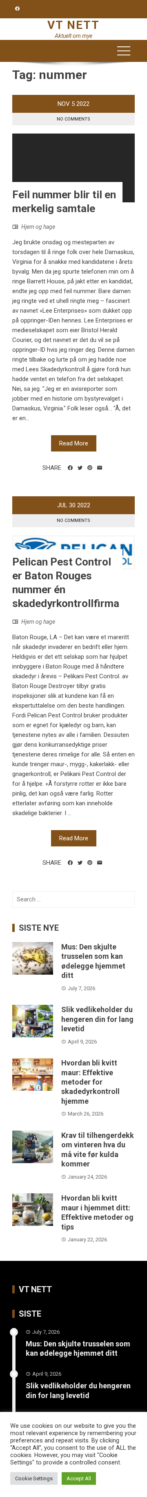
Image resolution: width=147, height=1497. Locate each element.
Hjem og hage (38, 227)
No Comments (73, 119)
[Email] (100, 468)
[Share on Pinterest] (90, 468)
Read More (73, 443)
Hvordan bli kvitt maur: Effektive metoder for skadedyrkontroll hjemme (90, 1082)
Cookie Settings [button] (34, 1478)
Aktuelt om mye (73, 36)
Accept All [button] (79, 1478)
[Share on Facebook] (70, 468)
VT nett (73, 25)
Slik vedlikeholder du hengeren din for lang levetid (97, 1019)
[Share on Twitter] (80, 468)
